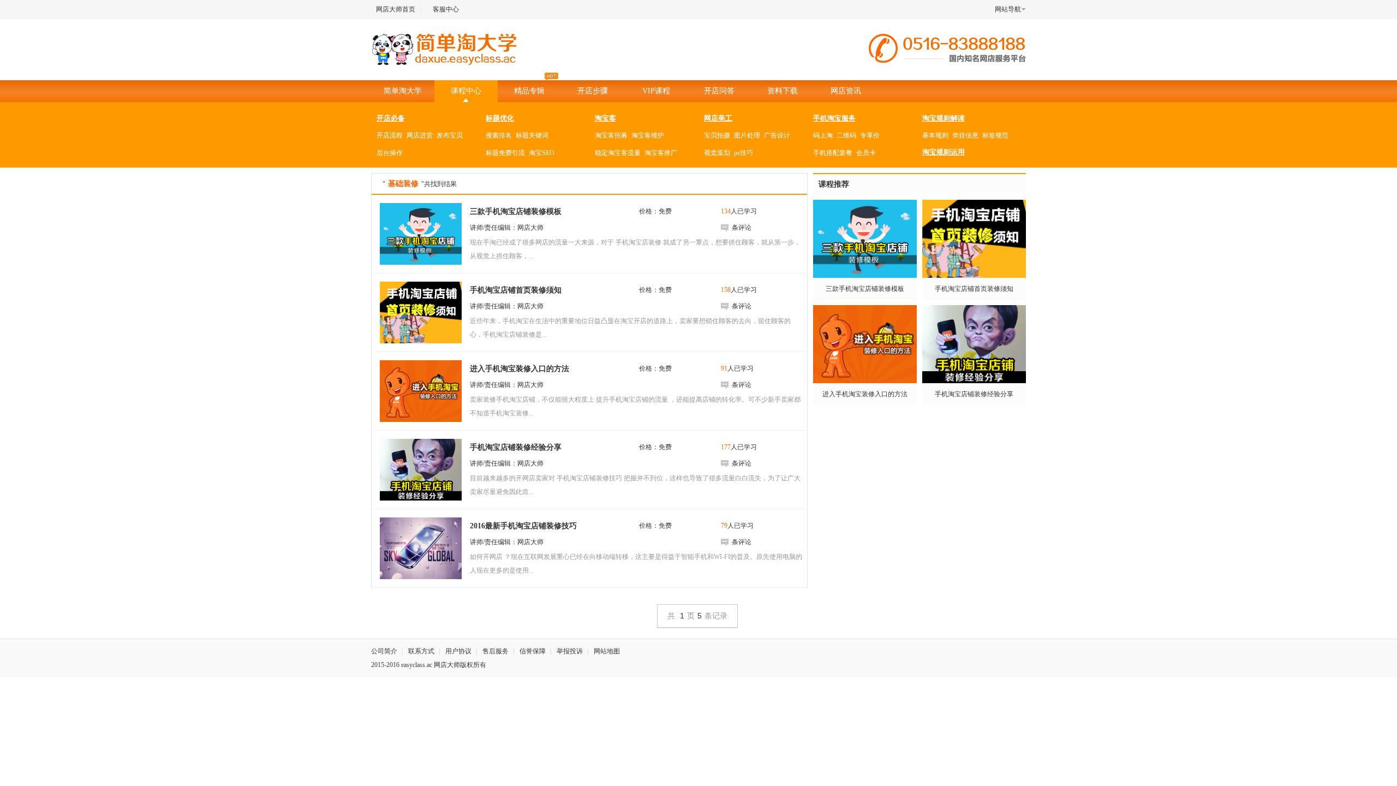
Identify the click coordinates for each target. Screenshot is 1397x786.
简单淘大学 (403, 91)
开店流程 (390, 135)
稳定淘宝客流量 (618, 153)
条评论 (741, 227)
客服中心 (446, 9)
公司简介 (384, 651)
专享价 (870, 135)
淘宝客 (605, 118)
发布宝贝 (450, 135)
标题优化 (500, 118)
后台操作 (390, 153)
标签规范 (995, 135)
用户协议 (458, 651)
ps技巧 (743, 153)
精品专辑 (529, 91)
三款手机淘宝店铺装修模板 (865, 289)
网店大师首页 (395, 9)
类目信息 (965, 135)
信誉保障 (533, 651)
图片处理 (747, 135)
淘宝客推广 (660, 153)
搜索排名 (499, 135)
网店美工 (718, 118)
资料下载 (782, 91)
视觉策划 (717, 153)
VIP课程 (656, 91)
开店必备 (391, 118)
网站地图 (607, 651)
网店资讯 (846, 91)
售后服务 (495, 651)
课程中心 (466, 91)
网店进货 (420, 135)
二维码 (846, 135)
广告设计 (777, 135)
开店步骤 (592, 91)
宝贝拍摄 (717, 135)
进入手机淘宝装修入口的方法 (865, 394)
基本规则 (935, 135)
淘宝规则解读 (943, 118)
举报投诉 (570, 651)
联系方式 (421, 651)
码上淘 (823, 135)
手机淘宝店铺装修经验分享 (974, 394)
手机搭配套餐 (832, 153)
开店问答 (719, 91)
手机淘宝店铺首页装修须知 (974, 289)
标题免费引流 (505, 153)
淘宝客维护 (647, 135)
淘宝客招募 (611, 135)
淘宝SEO (541, 153)
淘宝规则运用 (943, 152)
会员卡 (866, 153)
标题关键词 (532, 135)
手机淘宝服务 (834, 118)
